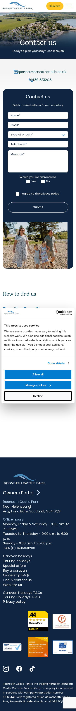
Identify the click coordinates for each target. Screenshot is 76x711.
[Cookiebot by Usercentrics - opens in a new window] (55, 312)
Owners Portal (18, 493)
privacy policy (50, 193)
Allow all (38, 374)
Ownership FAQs (16, 575)
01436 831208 (40, 80)
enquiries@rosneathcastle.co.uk (40, 72)
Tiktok (32, 669)
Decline (38, 396)
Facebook (19, 669)
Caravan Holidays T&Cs (22, 593)
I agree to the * (40, 193)
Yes (34, 181)
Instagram (6, 669)
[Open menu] (69, 6)
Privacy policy (14, 601)
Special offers (14, 565)
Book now (54, 6)
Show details (56, 363)
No (47, 181)
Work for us (12, 584)
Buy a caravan (15, 570)
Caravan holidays (17, 556)
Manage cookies (35, 385)
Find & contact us (17, 580)
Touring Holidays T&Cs (21, 597)
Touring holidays (16, 561)
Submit (38, 207)
